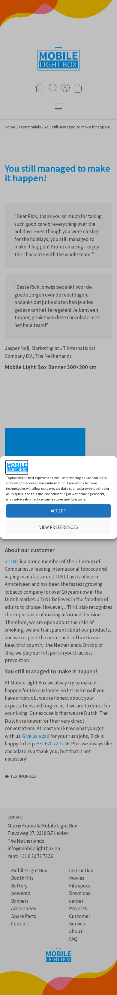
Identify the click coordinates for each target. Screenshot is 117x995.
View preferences (58, 527)
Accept (58, 511)
